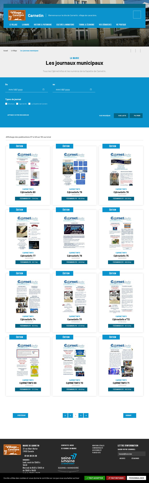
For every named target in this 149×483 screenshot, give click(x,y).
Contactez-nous (67, 445)
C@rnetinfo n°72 (121, 319)
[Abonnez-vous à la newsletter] (143, 453)
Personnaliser (136, 478)
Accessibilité (97, 450)
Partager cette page (142, 50)
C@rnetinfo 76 (74, 255)
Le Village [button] (13, 24)
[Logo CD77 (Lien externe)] (69, 459)
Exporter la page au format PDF (133, 50)
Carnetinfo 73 (74, 319)
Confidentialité (97, 448)
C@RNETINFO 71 (121, 383)
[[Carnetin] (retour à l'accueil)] (12, 454)
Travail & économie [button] (86, 24)
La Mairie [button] (25, 24)
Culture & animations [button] (65, 24)
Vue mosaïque (104, 115)
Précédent (21, 415)
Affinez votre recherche (18, 115)
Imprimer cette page (128, 50)
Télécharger (28, 198)
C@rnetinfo (23, 104)
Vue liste (122, 115)
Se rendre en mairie (68, 448)
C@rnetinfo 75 (121, 255)
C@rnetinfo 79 (74, 192)
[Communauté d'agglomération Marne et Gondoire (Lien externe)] (69, 469)
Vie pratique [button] (121, 24)
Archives (122, 458)
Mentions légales (98, 445)
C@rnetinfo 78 (121, 192)
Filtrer (137, 115)
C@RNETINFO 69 (27, 383)
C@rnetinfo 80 (28, 192)
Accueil (5, 50)
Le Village (14, 50)
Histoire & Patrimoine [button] (43, 24)
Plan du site (96, 452)
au (54, 84)
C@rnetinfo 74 (28, 319)
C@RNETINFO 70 (74, 383)
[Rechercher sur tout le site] (137, 14)
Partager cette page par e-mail (138, 50)
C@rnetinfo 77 (28, 255)
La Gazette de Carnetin (39, 104)
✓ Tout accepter (95, 478)
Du (6, 84)
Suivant (129, 415)
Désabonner (135, 458)
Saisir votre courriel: (127, 449)
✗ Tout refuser (116, 478)
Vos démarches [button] (105, 24)
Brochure (11, 104)
